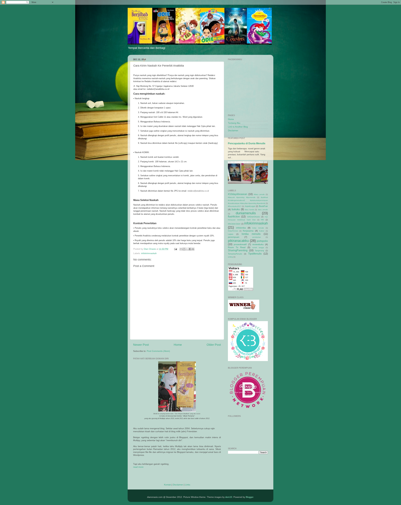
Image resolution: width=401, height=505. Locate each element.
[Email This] (181, 249)
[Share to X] (187, 249)
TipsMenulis (255, 253)
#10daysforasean (237, 194)
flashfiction (234, 216)
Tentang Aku (234, 123)
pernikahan (256, 237)
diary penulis (263, 210)
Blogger (249, 497)
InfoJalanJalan (234, 224)
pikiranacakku (238, 241)
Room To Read (236, 247)
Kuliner (261, 231)
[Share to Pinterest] (193, 249)
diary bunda (249, 210)
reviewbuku (258, 244)
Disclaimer (178, 485)
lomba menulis (251, 233)
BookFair (263, 206)
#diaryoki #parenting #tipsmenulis (241, 197)
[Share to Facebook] (190, 249)
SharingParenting (237, 250)
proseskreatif (240, 244)
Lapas (230, 234)
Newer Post (141, 344)
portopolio (262, 240)
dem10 (228, 497)
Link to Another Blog (238, 127)
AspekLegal (250, 206)
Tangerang (259, 251)
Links (187, 485)
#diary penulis (259, 194)
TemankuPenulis (235, 254)
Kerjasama (248, 231)
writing (230, 257)
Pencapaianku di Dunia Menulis (246, 143)
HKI (262, 220)
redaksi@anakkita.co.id (158, 89)
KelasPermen (233, 231)
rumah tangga (258, 247)
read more (138, 467)
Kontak (167, 485)
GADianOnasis (253, 217)
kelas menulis (258, 228)
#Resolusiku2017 (234, 206)
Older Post (214, 344)
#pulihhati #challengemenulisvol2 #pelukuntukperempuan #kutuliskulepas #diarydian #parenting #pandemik (248, 200)
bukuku (236, 209)
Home (178, 344)
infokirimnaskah (149, 253)
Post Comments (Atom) (158, 351)
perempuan (233, 237)
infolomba (241, 228)
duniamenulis (246, 213)
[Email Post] (175, 249)
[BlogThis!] (184, 249)
